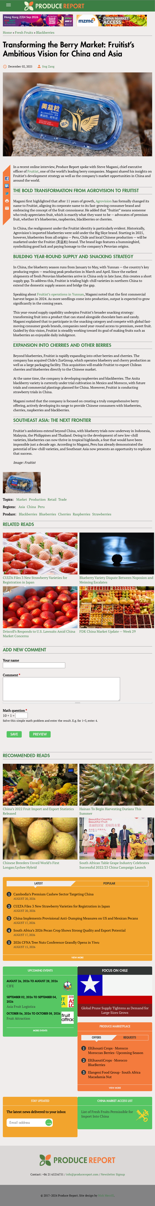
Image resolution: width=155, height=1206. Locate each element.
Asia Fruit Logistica (21, 1006)
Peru (41, 506)
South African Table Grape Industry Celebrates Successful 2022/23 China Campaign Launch (114, 865)
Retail (52, 499)
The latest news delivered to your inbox (36, 1111)
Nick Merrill (106, 1195)
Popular (109, 883)
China (31, 506)
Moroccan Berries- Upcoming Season (115, 1052)
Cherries (64, 514)
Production (37, 499)
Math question (15, 710)
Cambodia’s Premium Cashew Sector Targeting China (53, 894)
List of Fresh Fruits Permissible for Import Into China (107, 1113)
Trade (62, 499)
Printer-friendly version (7, 201)
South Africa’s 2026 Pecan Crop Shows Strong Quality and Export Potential (69, 930)
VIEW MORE (77, 958)
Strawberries (101, 514)
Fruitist (33, 171)
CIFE (10, 986)
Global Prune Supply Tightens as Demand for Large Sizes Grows (115, 1010)
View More (115, 1088)
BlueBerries (96, 1064)
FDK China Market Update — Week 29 (107, 631)
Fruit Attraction (18, 1018)
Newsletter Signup (113, 1174)
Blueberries (47, 514)
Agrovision (104, 201)
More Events (40, 1030)
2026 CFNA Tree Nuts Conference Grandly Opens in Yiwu (56, 942)
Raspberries (81, 514)
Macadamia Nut (100, 1077)
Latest (38, 883)
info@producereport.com (82, 1174)
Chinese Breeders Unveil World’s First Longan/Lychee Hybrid (31, 865)
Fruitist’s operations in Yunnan (60, 294)
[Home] (54, 6)
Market (21, 499)
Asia (22, 506)
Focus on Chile (115, 970)
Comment (11, 675)
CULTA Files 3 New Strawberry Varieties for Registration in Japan (61, 906)
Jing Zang (48, 66)
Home (7, 32)
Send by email (7, 208)
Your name (11, 660)
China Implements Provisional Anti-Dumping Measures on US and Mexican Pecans (75, 918)
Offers (96, 1037)
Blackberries (45, 32)
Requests (129, 1037)
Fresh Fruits (24, 32)
